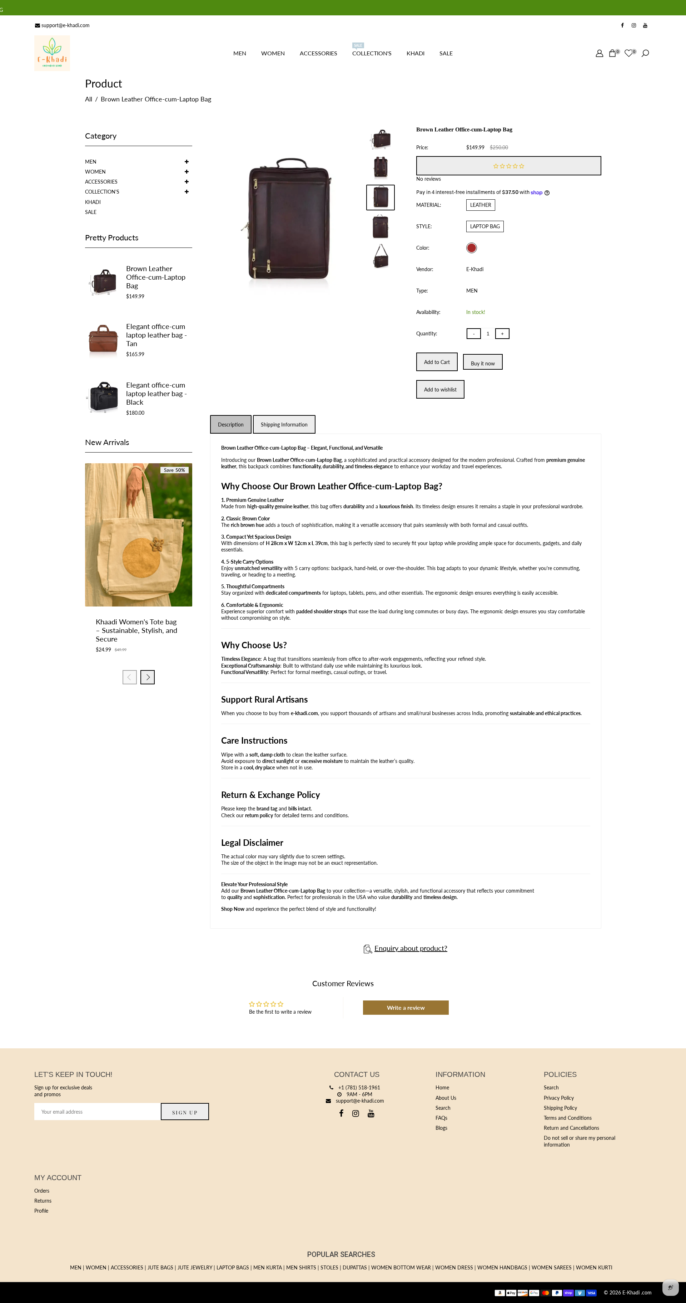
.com (646, 1292)
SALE (90, 212)
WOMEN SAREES (552, 1267)
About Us (446, 1098)
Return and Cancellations (571, 1128)
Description (231, 424)
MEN (90, 162)
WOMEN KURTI (594, 1267)
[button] (508, 165)
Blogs (441, 1128)
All (88, 99)
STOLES (329, 1267)
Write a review (406, 1007)
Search (443, 1108)
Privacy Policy (559, 1098)
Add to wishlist (138, 584)
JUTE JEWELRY (195, 1267)
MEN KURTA (267, 1267)
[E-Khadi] (52, 53)
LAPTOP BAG (485, 226)
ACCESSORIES (101, 182)
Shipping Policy (560, 1108)
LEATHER (480, 205)
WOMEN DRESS (454, 1267)
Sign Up (185, 1112)
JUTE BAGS (160, 1267)
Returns (42, 1201)
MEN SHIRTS (301, 1267)
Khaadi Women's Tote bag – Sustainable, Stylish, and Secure (136, 630)
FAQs (441, 1118)
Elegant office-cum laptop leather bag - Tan (156, 335)
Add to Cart (121, 584)
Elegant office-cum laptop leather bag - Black (156, 393)
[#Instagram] (633, 25)
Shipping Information (284, 424)
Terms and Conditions (568, 1118)
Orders (41, 1191)
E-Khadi (474, 269)
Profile (41, 1211)
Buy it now (483, 363)
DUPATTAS (355, 1267)
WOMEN (95, 172)
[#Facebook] (622, 25)
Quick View (156, 584)
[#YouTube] (645, 25)
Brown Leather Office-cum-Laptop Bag (155, 277)
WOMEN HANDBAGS (502, 1267)
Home (442, 1087)
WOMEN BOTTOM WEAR (401, 1267)
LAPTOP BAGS (233, 1267)
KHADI (93, 202)
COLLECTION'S (102, 192)
